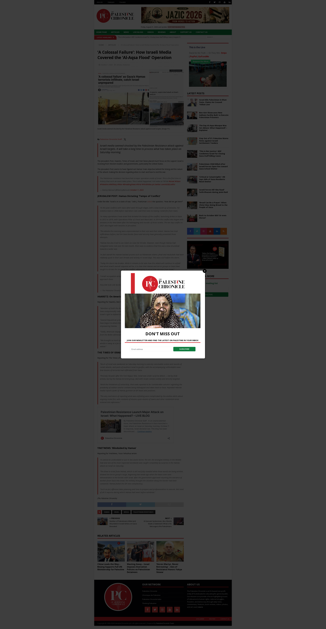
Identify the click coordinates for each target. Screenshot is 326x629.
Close (205, 271)
